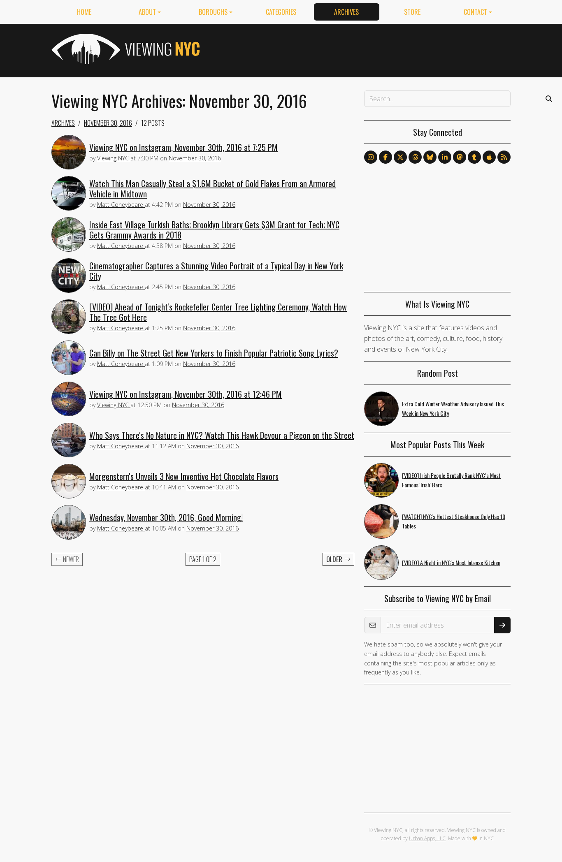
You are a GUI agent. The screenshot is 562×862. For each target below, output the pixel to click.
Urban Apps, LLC (427, 838)
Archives (346, 12)
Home (84, 12)
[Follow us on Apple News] (489, 157)
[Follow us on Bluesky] (430, 157)
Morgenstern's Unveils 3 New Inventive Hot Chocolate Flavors (184, 476)
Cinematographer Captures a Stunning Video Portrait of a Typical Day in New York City (216, 271)
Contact (475, 12)
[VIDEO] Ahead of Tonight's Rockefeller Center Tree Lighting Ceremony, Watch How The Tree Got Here (218, 312)
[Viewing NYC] (124, 48)
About (147, 12)
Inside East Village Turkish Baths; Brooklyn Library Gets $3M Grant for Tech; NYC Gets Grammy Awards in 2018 (214, 229)
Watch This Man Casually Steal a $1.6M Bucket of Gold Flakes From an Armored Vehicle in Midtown (212, 188)
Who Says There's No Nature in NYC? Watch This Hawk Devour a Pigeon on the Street (221, 435)
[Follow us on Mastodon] (459, 157)
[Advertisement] (361, 48)
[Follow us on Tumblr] (474, 157)
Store (412, 12)
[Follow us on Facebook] (385, 157)
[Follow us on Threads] (415, 157)
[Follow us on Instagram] (370, 157)
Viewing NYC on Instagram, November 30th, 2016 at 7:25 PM (183, 147)
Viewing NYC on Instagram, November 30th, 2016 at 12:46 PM (185, 394)
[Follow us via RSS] (504, 157)
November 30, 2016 (108, 123)
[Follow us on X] (400, 157)
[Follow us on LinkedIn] (444, 157)
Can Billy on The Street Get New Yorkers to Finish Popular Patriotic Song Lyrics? (213, 353)
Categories (281, 12)
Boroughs (213, 12)
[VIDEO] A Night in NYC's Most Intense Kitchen (451, 562)
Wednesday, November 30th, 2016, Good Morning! (166, 517)
